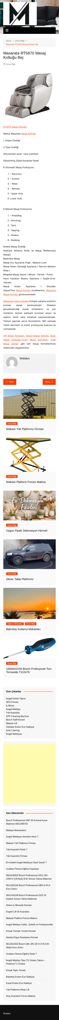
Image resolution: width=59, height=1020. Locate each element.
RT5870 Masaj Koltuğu (15, 126)
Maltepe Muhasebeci (16, 830)
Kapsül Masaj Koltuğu (37, 335)
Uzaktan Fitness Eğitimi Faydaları (22, 869)
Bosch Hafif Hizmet (15, 720)
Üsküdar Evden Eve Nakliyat (20, 727)
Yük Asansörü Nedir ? (16, 849)
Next (47, 382)
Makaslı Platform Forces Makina (26, 481)
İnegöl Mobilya (13, 709)
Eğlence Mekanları (15, 624)
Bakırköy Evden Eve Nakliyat (20, 977)
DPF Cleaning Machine (17, 716)
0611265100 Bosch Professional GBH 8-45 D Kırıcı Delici (28, 887)
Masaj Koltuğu (28, 133)
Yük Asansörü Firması (16, 856)
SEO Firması (12, 702)
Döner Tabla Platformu (19, 579)
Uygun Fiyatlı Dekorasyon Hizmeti (26, 530)
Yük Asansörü (13, 713)
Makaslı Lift (11, 723)
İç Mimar (10, 705)
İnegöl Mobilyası (14, 734)
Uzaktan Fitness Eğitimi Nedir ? (21, 954)
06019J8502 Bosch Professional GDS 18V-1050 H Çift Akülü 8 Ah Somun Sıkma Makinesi (29, 877)
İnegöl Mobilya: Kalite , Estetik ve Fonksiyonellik (29, 924)
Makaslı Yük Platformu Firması (25, 429)
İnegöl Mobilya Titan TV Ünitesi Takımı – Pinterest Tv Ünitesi (25, 962)
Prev (11, 382)
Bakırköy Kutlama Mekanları (23, 629)
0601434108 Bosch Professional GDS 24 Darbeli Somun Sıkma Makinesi (26, 897)
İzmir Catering (13, 730)
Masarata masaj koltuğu (15, 301)
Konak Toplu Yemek (16, 970)
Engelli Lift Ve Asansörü (17, 912)
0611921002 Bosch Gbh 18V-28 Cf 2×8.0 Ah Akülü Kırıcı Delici (27, 946)
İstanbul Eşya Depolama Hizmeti (22, 937)
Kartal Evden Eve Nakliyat (19, 983)
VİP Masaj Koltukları (13, 335)
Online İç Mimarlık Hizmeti (18, 905)
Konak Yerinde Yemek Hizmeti (21, 931)
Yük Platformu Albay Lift (17, 989)
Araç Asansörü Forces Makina (20, 996)
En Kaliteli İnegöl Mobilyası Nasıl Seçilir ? (26, 862)
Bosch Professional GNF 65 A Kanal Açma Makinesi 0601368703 (26, 822)
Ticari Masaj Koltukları (35, 339)
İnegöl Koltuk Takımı (16, 698)
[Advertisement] (29, 773)
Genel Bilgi (10, 64)
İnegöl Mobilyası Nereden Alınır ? (22, 836)
